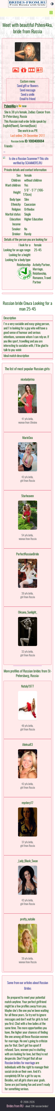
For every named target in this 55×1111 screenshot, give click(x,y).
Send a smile (27, 94)
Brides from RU (15, 1106)
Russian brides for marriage (20, 1063)
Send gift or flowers (27, 85)
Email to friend (27, 98)
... (4, 151)
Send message (27, 90)
